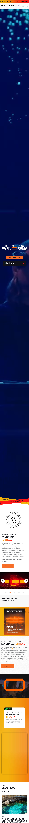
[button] (23, 6)
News (3, 816)
